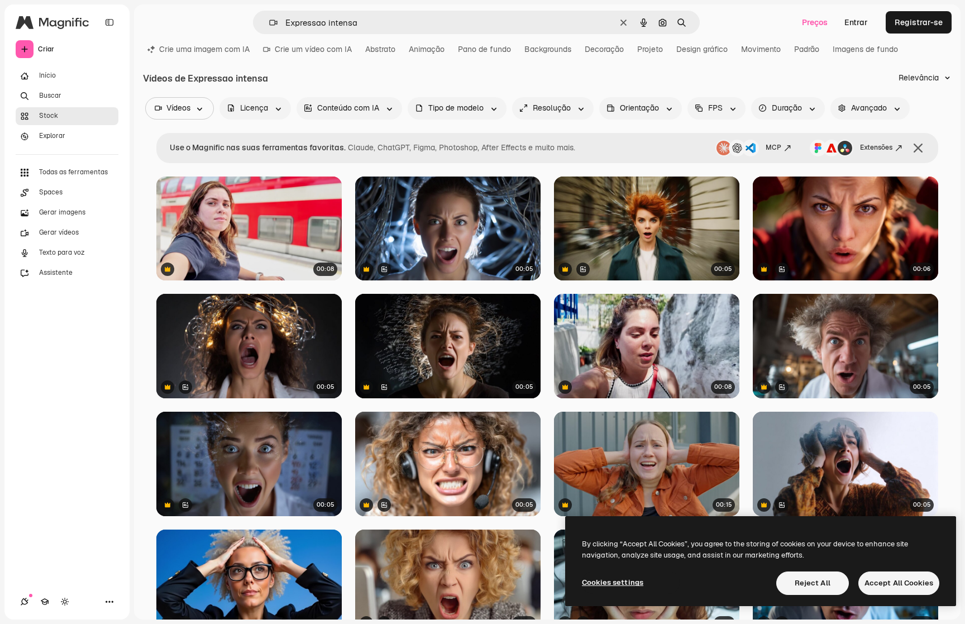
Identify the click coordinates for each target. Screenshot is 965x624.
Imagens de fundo (865, 49)
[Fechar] (918, 148)
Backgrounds (547, 49)
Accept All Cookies (898, 583)
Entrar (856, 22)
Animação (427, 49)
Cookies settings (612, 582)
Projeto (650, 49)
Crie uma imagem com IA (204, 49)
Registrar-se (919, 22)
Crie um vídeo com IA (313, 49)
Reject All (812, 583)
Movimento (761, 49)
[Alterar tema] (65, 602)
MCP (773, 147)
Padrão (806, 49)
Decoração (604, 49)
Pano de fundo (484, 49)
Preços (815, 22)
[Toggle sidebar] (109, 22)
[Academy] (45, 602)
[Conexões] (25, 602)
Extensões (876, 147)
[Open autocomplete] (269, 22)
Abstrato (380, 49)
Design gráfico (702, 49)
